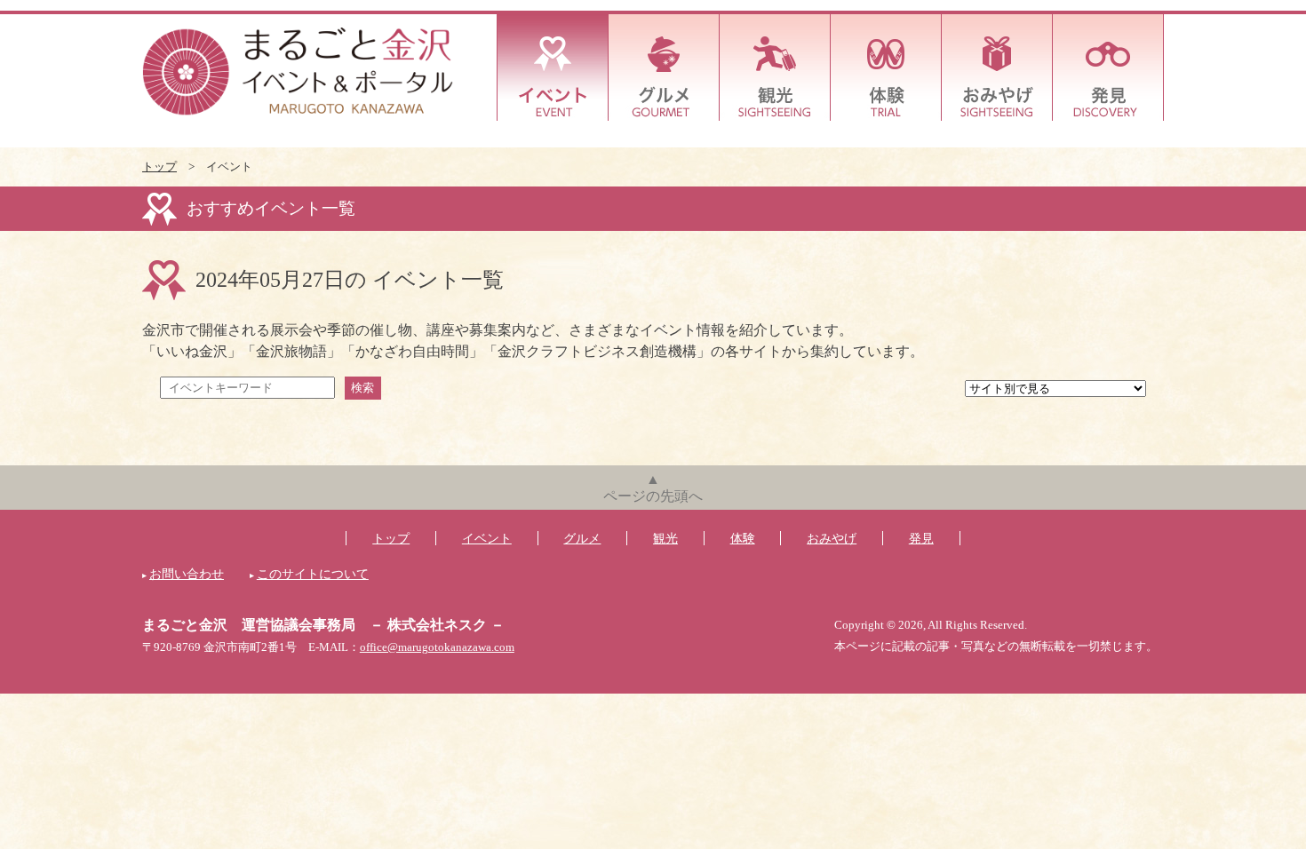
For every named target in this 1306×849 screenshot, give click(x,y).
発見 (1108, 67)
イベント (553, 67)
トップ (159, 167)
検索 (362, 387)
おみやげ (997, 67)
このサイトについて (313, 574)
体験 (886, 67)
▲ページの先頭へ (653, 488)
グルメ (664, 67)
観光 (775, 67)
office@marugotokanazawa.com (437, 647)
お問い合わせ (186, 574)
